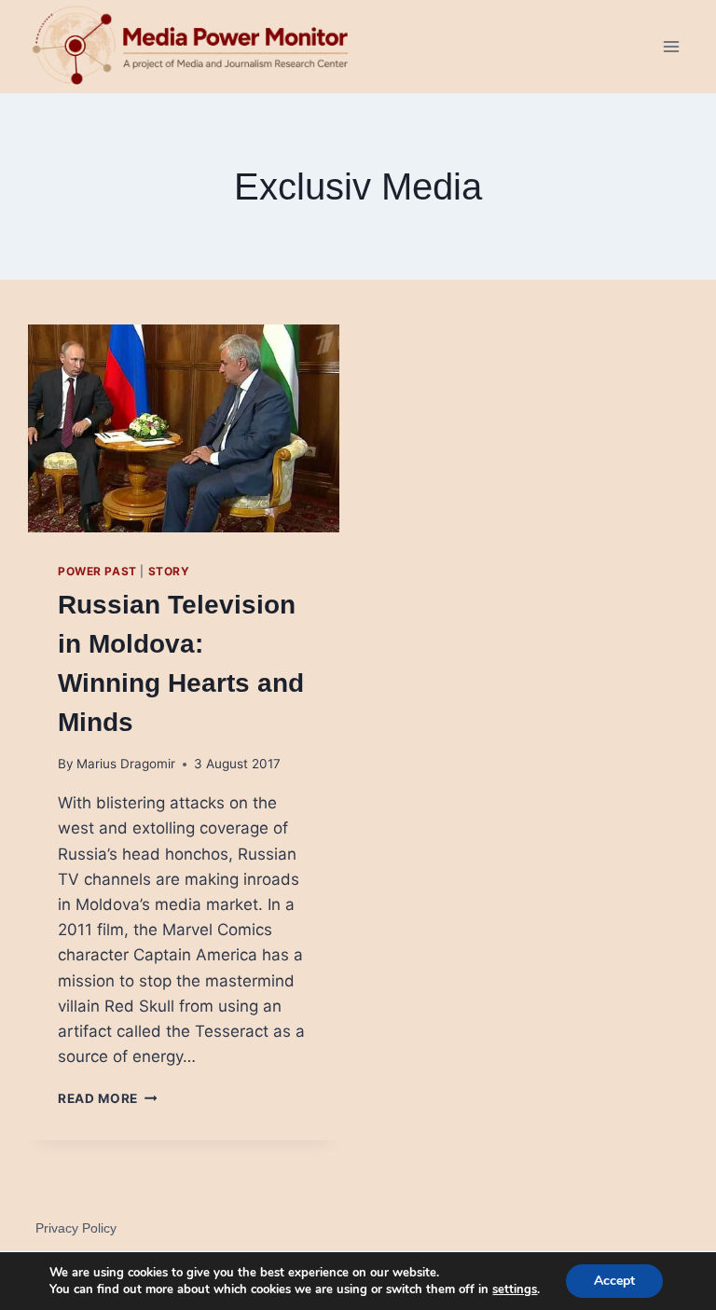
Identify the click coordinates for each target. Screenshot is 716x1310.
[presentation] (183, 428)
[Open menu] (671, 46)
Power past (97, 571)
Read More (108, 1098)
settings (514, 1289)
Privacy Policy (76, 1227)
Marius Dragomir (125, 763)
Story (169, 571)
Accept (614, 1280)
